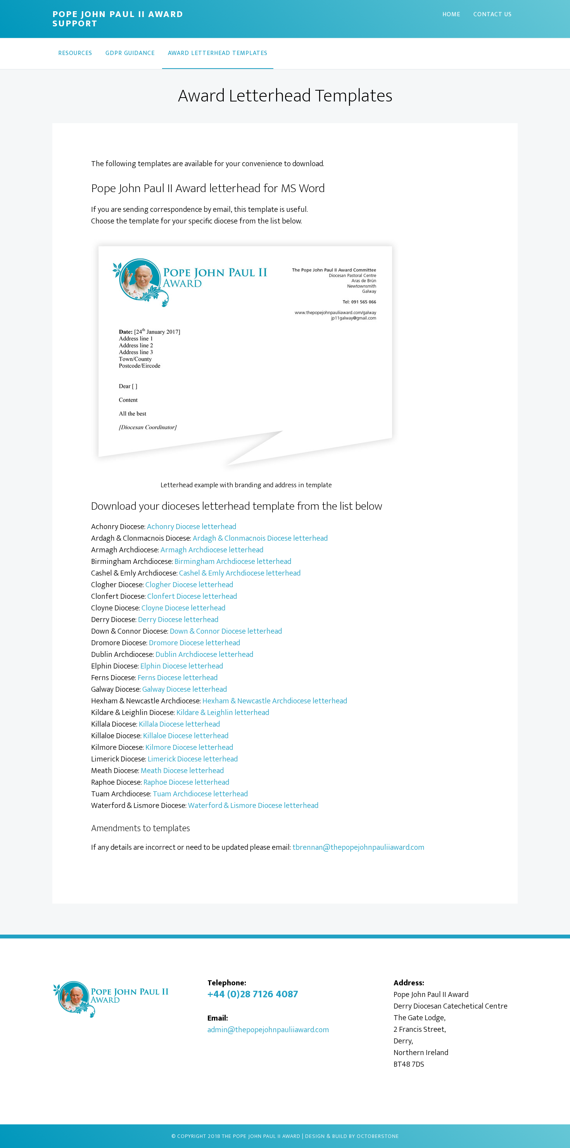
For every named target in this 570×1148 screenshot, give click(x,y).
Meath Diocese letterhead (182, 770)
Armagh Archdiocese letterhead (212, 550)
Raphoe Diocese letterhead (186, 782)
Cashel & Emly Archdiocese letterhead (240, 573)
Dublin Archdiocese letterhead (204, 654)
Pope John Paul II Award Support (117, 19)
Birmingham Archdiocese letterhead (232, 561)
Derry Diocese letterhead (178, 619)
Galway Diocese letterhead (184, 689)
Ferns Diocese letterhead (178, 677)
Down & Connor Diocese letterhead (226, 631)
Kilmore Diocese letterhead (189, 747)
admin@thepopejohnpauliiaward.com (268, 1029)
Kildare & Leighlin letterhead (222, 712)
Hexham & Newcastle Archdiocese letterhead (274, 701)
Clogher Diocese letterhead (189, 584)
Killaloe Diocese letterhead (185, 735)
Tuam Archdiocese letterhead (200, 794)
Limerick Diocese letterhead (193, 759)
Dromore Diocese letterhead (194, 643)
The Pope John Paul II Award (261, 1136)
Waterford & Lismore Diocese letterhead (253, 805)
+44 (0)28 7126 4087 (252, 994)
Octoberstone (378, 1136)
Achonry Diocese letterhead (191, 526)
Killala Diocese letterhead (179, 724)
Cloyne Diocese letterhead (183, 608)
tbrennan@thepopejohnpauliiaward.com (358, 847)
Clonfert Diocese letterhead (192, 596)
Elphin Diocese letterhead (181, 666)
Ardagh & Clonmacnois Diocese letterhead (260, 538)
